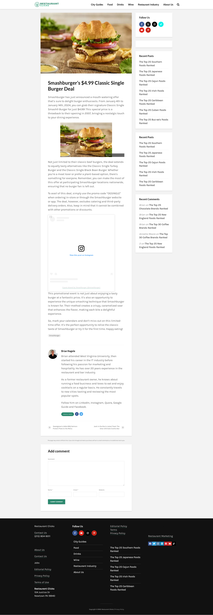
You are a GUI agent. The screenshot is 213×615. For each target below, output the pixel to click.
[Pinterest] (148, 30)
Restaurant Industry (148, 4)
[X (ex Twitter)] (148, 24)
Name (50, 490)
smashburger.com (117, 155)
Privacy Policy (41, 575)
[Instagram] (154, 24)
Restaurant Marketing (160, 536)
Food (110, 4)
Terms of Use (41, 582)
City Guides (97, 4)
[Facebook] (141, 24)
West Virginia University (95, 356)
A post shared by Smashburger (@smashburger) (81, 287)
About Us (168, 4)
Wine (131, 4)
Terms (113, 529)
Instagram (97, 402)
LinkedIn (84, 402)
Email (75, 490)
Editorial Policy (42, 569)
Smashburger (54, 335)
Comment (51, 459)
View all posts (67, 414)
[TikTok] (161, 24)
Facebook (80, 406)
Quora (108, 402)
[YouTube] (141, 30)
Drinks (120, 4)
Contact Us (40, 532)
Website (101, 490)
